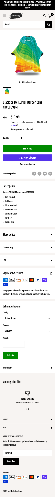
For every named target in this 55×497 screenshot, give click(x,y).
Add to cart (27, 148)
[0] (50, 16)
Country (5, 312)
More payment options (27, 164)
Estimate (10, 355)
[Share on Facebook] (34, 174)
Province (6, 325)
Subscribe (11, 461)
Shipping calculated (17, 129)
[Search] (48, 24)
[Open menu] (4, 16)
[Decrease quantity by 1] (14, 138)
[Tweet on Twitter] (45, 174)
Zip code (5, 338)
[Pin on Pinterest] (39, 174)
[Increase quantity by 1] (29, 138)
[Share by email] (50, 174)
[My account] (44, 15)
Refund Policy (7, 368)
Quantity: (6, 138)
